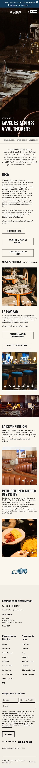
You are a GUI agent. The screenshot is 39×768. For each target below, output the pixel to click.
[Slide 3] (23, 301)
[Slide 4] (28, 301)
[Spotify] (30, 741)
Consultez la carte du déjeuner (18, 241)
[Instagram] (19, 741)
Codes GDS (6, 626)
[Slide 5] (32, 301)
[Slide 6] (28, 386)
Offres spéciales (22, 140)
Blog (23, 653)
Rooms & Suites (7, 653)
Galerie (4, 644)
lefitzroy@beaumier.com (15, 610)
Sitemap (32, 762)
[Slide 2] (19, 301)
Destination (6, 648)
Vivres (4, 657)
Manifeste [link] (25, 644)
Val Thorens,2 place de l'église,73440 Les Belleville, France (12, 620)
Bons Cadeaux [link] (7, 674)
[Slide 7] (32, 386)
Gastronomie (33, 140)
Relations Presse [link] (27, 661)
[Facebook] (23, 741)
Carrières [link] (25, 657)
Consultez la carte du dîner (18, 253)
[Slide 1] (14, 301)
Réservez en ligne (14, 231)
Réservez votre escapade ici (19, 5)
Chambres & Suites (9, 140)
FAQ (3, 683)
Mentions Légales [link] (28, 674)
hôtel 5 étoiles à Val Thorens (12, 217)
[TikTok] (27, 741)
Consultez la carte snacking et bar (18, 335)
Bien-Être (5, 661)
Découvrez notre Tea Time (17, 345)
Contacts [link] (25, 648)
